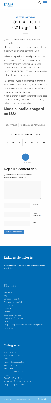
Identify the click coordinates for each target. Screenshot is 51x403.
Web (34, 222)
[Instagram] (45, 398)
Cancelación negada (12, 299)
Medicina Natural (10, 365)
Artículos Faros (25, 17)
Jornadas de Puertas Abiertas (15, 318)
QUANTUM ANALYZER (13, 378)
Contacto (7, 308)
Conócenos (8, 305)
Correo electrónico (37, 215)
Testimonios (8, 328)
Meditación (8, 368)
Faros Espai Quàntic (34, 125)
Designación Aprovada (12, 315)
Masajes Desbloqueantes (14, 362)
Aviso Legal (8, 292)
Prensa (6, 375)
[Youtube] (42, 398)
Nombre (36, 205)
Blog (5, 295)
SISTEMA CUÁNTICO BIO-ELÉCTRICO (19, 381)
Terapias (7, 321)
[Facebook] (38, 398)
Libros (6, 359)
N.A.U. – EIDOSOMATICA (13, 372)
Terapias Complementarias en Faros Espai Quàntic (23, 324)
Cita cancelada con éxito (13, 302)
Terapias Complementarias (14, 384)
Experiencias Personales (13, 355)
